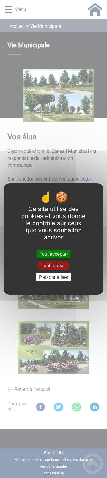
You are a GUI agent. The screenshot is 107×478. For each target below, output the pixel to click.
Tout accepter (54, 254)
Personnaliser (53, 277)
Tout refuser (53, 265)
